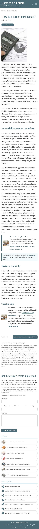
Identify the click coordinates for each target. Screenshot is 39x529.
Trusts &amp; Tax (12, 10)
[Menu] (36, 4)
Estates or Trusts (12, 3)
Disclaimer (14, 525)
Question (4, 413)
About (7, 525)
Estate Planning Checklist (18, 237)
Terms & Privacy (23, 525)
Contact (20, 527)
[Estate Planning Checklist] (4, 318)
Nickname (4, 398)
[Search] (32, 4)
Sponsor (27, 527)
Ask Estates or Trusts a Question (24, 337)
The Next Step (7, 303)
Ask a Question (7, 25)
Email (17, 406)
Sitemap (14, 527)
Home (3, 10)
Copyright (32, 525)
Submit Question (9, 430)
